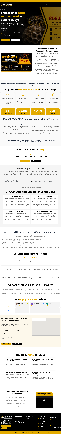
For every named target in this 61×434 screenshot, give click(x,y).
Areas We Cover (33, 4)
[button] (59, 307)
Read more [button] (48, 311)
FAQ (52, 4)
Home (27, 4)
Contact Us (58, 4)
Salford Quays (20, 337)
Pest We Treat (41, 4)
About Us (47, 4)
